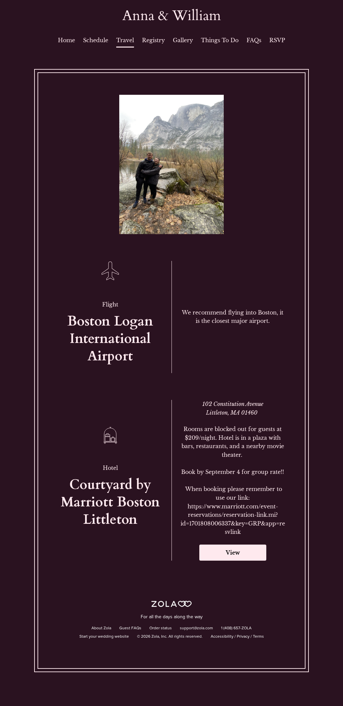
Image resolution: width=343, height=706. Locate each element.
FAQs (254, 40)
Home (66, 40)
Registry (153, 40)
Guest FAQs (130, 628)
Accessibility (222, 637)
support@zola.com (196, 628)
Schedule (95, 40)
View (233, 552)
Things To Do (219, 40)
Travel (125, 40)
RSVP (277, 40)
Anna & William (171, 15)
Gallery (183, 40)
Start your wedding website (104, 637)
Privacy (243, 637)
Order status (160, 628)
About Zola (101, 628)
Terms (258, 637)
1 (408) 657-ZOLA (236, 628)
